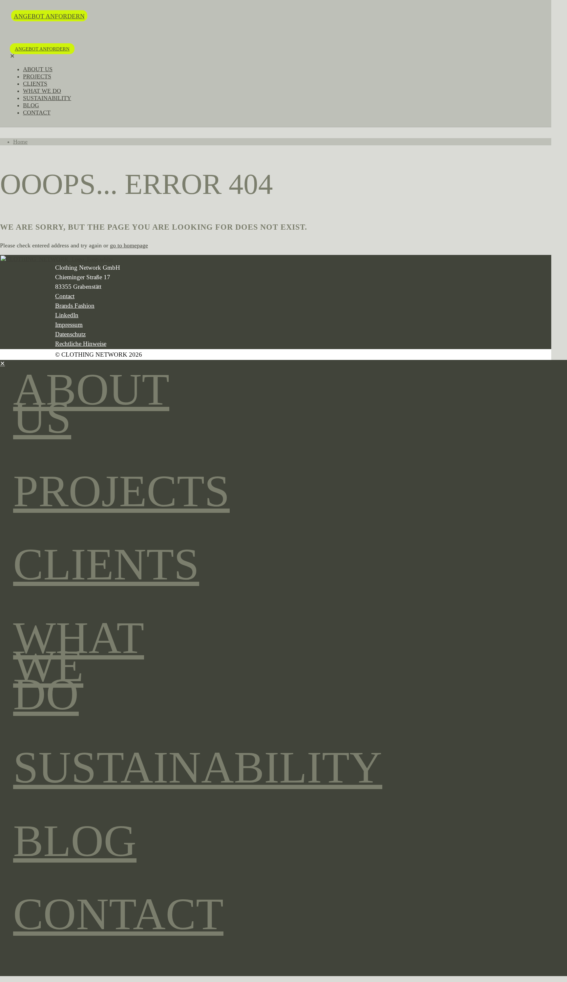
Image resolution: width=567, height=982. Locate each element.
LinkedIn (66, 315)
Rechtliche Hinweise (80, 343)
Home (20, 141)
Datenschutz (70, 334)
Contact (64, 296)
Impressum (69, 324)
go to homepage (129, 245)
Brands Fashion (74, 305)
